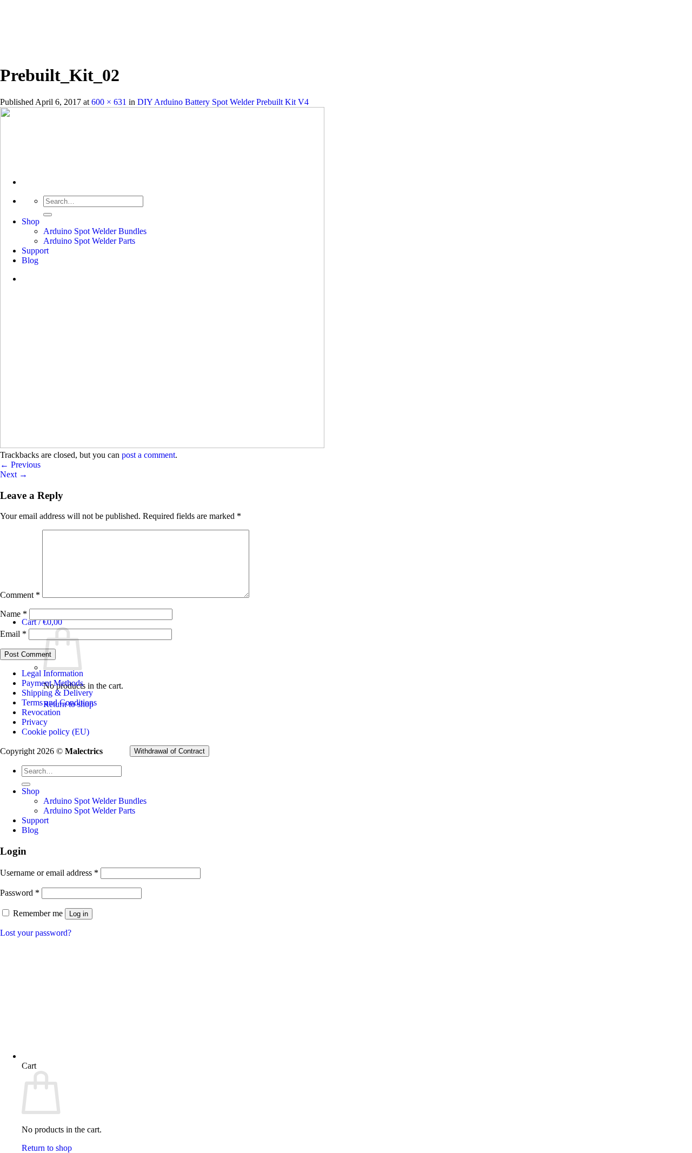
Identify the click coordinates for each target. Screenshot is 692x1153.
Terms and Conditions (59, 702)
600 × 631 (109, 101)
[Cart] (184, 1056)
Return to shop (47, 1147)
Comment (20, 594)
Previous (20, 464)
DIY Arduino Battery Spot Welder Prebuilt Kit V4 (223, 101)
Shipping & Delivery (57, 692)
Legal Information (52, 673)
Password (19, 892)
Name (13, 613)
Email (13, 633)
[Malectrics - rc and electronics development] (54, 107)
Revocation (41, 712)
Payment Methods (52, 683)
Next (14, 474)
